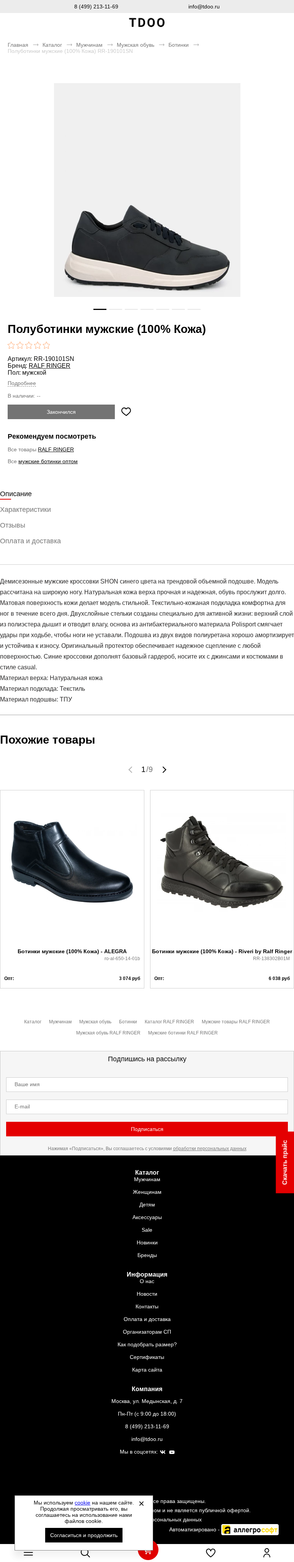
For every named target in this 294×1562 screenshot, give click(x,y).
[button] (131, 769)
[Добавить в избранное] (126, 412)
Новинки (147, 1242)
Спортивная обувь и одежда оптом (147, 22)
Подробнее (22, 383)
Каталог (52, 45)
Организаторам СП (147, 1332)
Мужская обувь (135, 45)
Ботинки (178, 45)
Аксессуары (147, 1217)
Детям (147, 1204)
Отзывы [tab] (12, 525)
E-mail (22, 1106)
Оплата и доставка (147, 1319)
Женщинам (147, 1192)
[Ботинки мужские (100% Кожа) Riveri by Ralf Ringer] (222, 869)
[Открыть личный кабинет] (266, 1552)
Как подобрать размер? (147, 1344)
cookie (82, 1503)
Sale (147, 1230)
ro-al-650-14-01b (122, 958)
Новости (147, 1294)
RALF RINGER (49, 365)
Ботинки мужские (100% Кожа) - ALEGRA (72, 951)
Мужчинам (89, 45)
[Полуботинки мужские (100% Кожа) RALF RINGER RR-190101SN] (147, 208)
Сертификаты (147, 1357)
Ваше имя (27, 1084)
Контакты (147, 1306)
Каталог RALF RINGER (169, 1021)
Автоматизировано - (195, 1529)
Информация (147, 1274)
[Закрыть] (141, 1503)
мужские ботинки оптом (48, 461)
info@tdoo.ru (204, 6)
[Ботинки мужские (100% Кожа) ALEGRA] (72, 869)
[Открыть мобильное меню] (28, 1552)
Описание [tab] (16, 494)
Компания (147, 1389)
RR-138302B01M (271, 958)
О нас (147, 1281)
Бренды (147, 1255)
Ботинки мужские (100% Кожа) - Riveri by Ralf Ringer (222, 951)
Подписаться (147, 1129)
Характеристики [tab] (25, 509)
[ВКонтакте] (162, 1452)
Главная (18, 45)
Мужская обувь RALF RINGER (108, 1033)
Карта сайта (147, 1370)
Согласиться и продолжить (84, 1535)
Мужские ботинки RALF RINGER (183, 1033)
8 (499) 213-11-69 (96, 6)
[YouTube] (172, 1453)
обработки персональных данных (210, 1148)
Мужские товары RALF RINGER (236, 1021)
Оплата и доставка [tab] (30, 541)
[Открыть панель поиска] (85, 1552)
